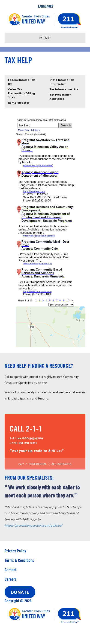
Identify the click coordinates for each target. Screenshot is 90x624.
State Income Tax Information (62, 81)
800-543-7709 (32, 438)
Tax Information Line (64, 89)
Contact (10, 569)
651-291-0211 (27, 443)
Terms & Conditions (19, 560)
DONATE (20, 592)
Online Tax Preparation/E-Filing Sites (21, 93)
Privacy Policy (15, 551)
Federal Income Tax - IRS (22, 81)
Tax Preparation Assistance (60, 96)
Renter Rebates (19, 102)
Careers (11, 579)
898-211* (56, 450)
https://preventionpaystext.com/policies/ (33, 525)
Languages (45, 6)
